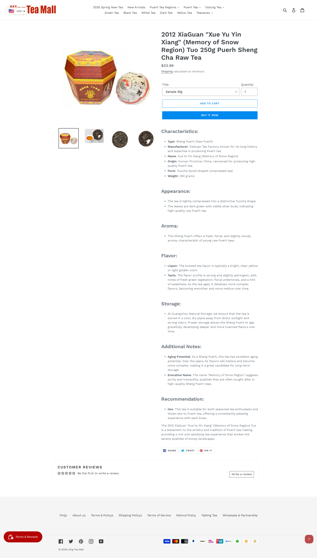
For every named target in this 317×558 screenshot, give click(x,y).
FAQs (63, 515)
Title (165, 84)
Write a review (242, 474)
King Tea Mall (76, 549)
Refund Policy (186, 515)
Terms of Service (159, 515)
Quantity (247, 84)
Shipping (167, 71)
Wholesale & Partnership (240, 515)
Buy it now (209, 115)
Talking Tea (209, 515)
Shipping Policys (130, 515)
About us (78, 515)
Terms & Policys (102, 515)
